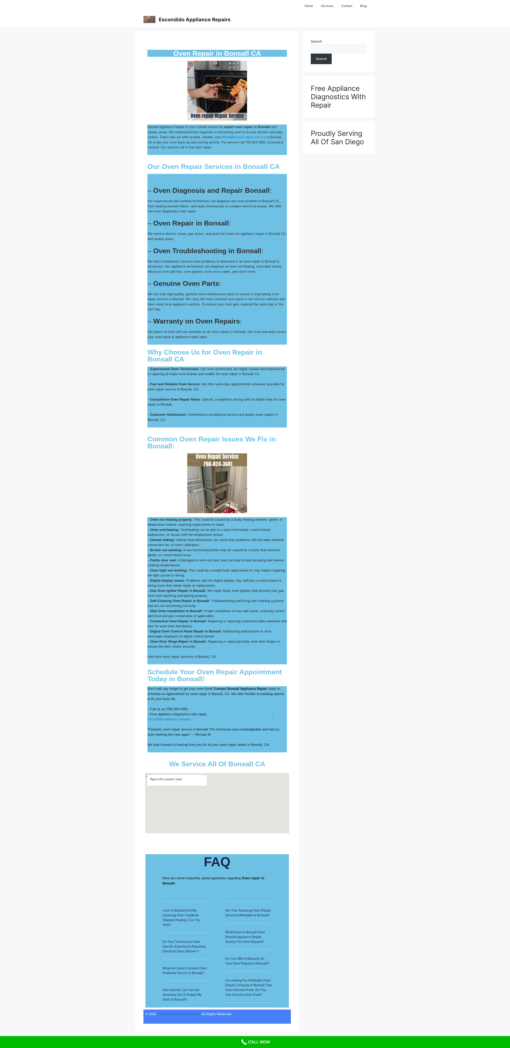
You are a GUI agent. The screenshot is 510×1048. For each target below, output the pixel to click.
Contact (346, 6)
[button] (186, 920)
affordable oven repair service (243, 137)
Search (316, 41)
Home (309, 6)
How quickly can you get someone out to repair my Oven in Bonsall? (182, 994)
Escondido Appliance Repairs (194, 20)
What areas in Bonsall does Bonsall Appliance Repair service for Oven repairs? (245, 936)
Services (327, 6)
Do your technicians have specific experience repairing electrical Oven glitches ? (184, 946)
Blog (363, 6)
